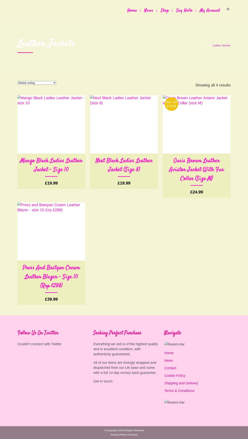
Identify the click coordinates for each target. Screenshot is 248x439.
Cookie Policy (174, 376)
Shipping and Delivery (181, 383)
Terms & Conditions (179, 391)
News (168, 360)
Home (206, 45)
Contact (170, 368)
